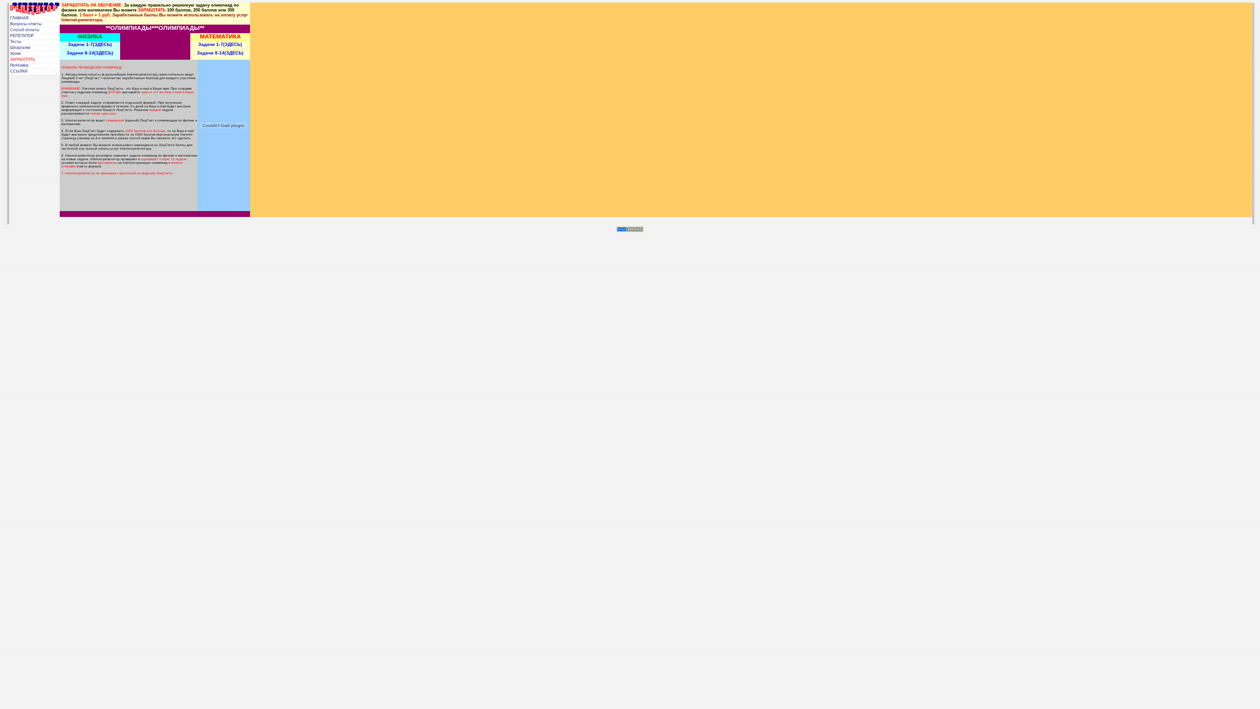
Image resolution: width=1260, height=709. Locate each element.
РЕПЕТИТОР (22, 35)
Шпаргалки (20, 47)
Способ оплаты (24, 30)
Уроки (15, 53)
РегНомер (19, 65)
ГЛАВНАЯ (19, 18)
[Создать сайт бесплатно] (630, 230)
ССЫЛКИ (19, 71)
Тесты (15, 41)
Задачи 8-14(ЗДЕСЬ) (90, 52)
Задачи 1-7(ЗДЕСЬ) (90, 44)
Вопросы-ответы (26, 24)
